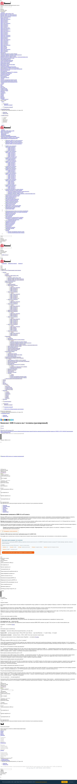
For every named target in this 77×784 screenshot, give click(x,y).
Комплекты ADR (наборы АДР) (14, 277)
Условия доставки (4, 747)
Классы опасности (11, 284)
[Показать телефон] (1, 268)
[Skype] (11, 420)
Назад (7, 273)
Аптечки (12, 375)
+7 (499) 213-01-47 (4, 99)
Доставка (5, 510)
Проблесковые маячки (12, 353)
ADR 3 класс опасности (15, 326)
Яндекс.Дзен (5, 113)
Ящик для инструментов (5, 431)
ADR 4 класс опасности (15, 287)
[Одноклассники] (3, 420)
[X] (6, 420)
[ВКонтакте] (1, 420)
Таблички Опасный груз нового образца (18, 341)
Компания (7, 392)
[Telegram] (13, 420)
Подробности (3, 472)
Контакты (2, 741)
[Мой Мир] (4, 420)
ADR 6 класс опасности (15, 313)
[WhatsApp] (9, 420)
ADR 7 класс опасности (15, 318)
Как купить (7, 386)
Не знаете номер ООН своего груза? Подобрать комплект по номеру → (18, 552)
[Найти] (1, 8)
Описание (5, 505)
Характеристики (6, 506)
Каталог (7, 274)
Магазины (2, 745)
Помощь (2, 750)
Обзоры (2, 756)
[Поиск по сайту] (1, 257)
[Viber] (8, 420)
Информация (3, 742)
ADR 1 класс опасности (15, 294)
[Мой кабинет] (1, 256)
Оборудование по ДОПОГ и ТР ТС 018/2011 (17, 360)
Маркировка (10, 338)
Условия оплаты (3, 746)
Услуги (1, 733)
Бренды (2, 734)
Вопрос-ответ (5, 511)
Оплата (4, 509)
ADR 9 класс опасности (15, 301)
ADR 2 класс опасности (15, 305)
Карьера (2, 740)
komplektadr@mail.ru (5, 109)
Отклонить (71, 781)
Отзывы (4, 507)
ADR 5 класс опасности (15, 333)
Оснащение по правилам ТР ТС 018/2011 (18, 366)
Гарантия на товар (4, 748)
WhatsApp (5, 112)
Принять (64, 781)
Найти (2, 770)
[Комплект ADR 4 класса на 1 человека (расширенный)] (12, 456)
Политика (2, 749)
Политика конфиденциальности (41, 781)
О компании (3, 737)
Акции (1, 731)
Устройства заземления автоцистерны (40, 431)
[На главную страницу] (5, 4)
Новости (2, 738)
